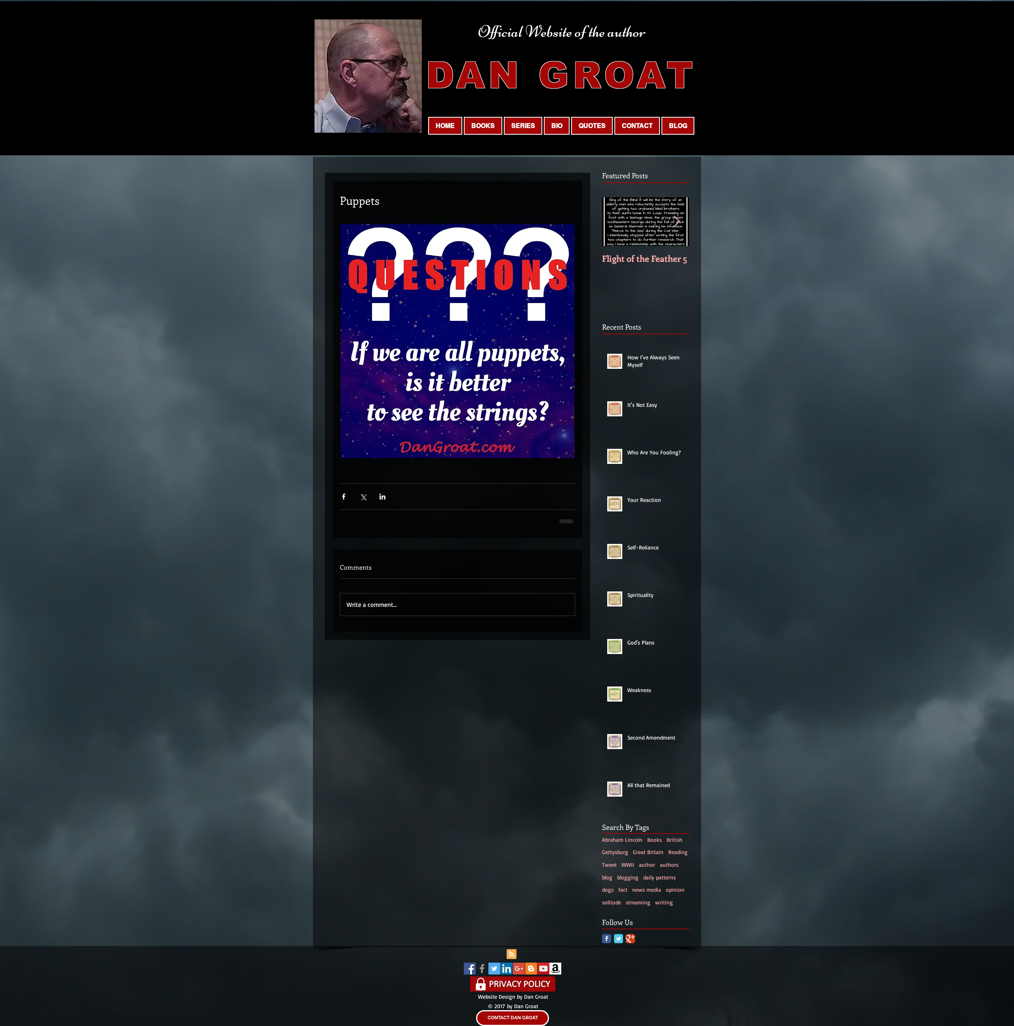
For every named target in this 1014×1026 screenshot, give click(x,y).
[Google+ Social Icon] (519, 969)
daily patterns (659, 877)
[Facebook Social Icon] (470, 969)
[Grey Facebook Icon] (482, 969)
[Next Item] (676, 221)
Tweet (609, 864)
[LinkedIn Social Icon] (507, 969)
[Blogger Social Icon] (531, 969)
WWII (627, 864)
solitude (611, 902)
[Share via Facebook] (343, 496)
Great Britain (648, 852)
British (674, 839)
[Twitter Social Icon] (494, 969)
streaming (638, 902)
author (647, 864)
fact (622, 889)
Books (654, 839)
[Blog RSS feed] (512, 954)
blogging (628, 877)
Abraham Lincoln (622, 839)
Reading (678, 852)
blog (607, 877)
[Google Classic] (630, 938)
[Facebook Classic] (606, 938)
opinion (675, 889)
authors (669, 864)
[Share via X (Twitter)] (363, 496)
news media (646, 889)
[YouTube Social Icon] (543, 969)
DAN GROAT (561, 75)
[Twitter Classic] (618, 938)
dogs (608, 889)
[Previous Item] (614, 221)
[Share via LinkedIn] (382, 496)
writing (664, 902)
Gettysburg (615, 852)
